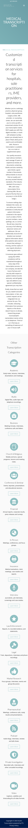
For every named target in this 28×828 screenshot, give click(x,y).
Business (14, 423)
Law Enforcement (14, 626)
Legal (14, 652)
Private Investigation (14, 762)
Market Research (14, 678)
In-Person (14, 540)
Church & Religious (14, 454)
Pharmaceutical (14, 709)
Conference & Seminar (14, 482)
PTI (22, 823)
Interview (14, 595)
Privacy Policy (14, 825)
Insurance (14, 566)
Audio (14, 396)
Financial (14, 509)
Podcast (14, 736)
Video (14, 793)
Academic (14, 370)
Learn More (14, 381)
